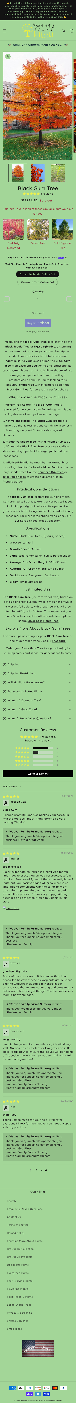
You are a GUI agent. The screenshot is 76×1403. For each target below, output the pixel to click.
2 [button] (36, 1170)
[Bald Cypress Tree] (62, 229)
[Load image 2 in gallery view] (38, 173)
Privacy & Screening (19, 1312)
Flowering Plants (17, 1288)
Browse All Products (19, 1256)
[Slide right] (72, 174)
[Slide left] (4, 174)
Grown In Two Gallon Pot (37, 282)
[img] (11, 796)
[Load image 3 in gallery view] (58, 173)
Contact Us (14, 1216)
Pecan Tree (38, 243)
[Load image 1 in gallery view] (18, 173)
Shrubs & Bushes (17, 1320)
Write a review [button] (38, 774)
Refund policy (15, 1233)
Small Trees (14, 1328)
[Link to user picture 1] (11, 914)
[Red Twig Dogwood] (13, 229)
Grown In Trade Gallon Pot (37, 274)
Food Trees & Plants (20, 1296)
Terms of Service (18, 1224)
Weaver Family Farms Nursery (33, 1400)
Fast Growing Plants (20, 1280)
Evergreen (36, 575)
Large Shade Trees (19, 1304)
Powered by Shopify (54, 1400)
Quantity (38, 291)
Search (11, 1201)
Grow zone (17, 542)
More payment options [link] (38, 331)
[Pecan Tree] (38, 229)
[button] (4, 31)
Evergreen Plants (18, 1273)
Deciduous (17, 575)
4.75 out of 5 (47, 736)
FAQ (55, 640)
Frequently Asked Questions (25, 1209)
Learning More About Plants (25, 1241)
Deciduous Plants (18, 1264)
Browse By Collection (20, 1248)
